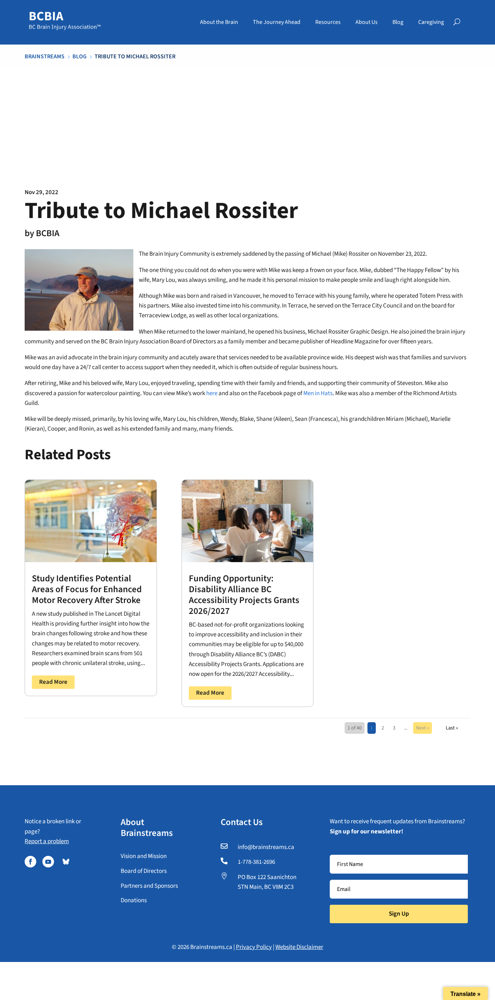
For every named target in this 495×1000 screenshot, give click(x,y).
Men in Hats (318, 393)
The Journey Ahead (276, 22)
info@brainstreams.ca (266, 847)
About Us (366, 22)
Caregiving (431, 22)
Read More (53, 682)
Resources (328, 22)
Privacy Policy (254, 947)
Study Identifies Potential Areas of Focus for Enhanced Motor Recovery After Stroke (87, 589)
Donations (134, 900)
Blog (397, 22)
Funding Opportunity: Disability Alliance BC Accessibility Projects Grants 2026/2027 (244, 595)
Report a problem (47, 841)
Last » (452, 728)
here (211, 393)
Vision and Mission (144, 856)
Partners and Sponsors (149, 886)
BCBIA (47, 233)
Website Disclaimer (299, 947)
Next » (422, 728)
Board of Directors (144, 871)
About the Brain (219, 22)
